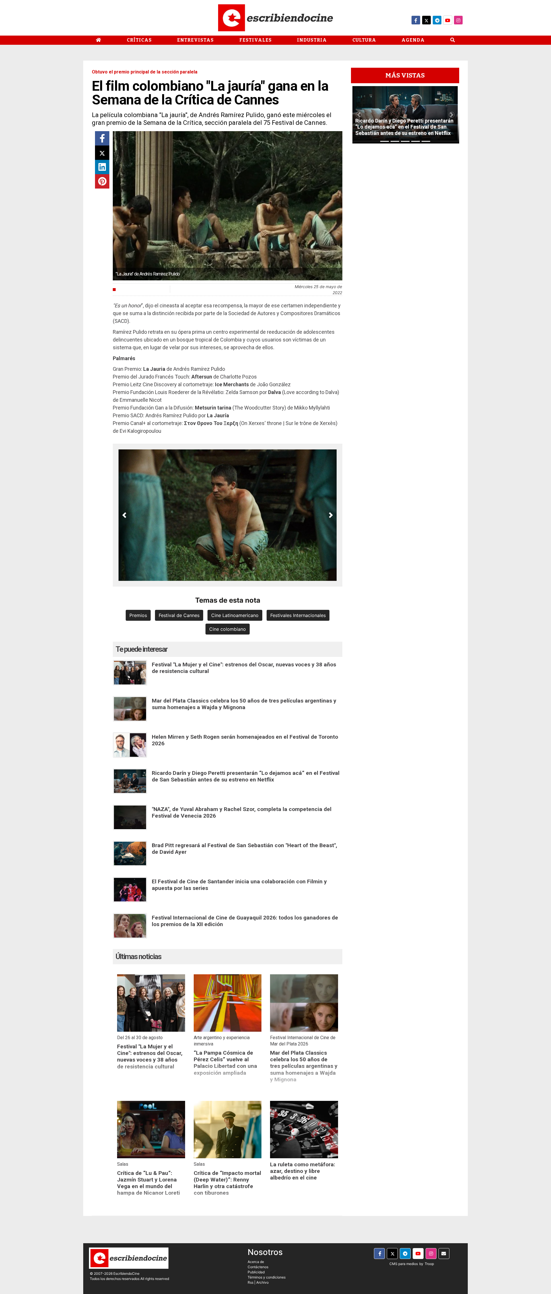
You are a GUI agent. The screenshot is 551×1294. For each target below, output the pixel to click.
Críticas (139, 40)
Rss (250, 1282)
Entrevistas (195, 40)
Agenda (413, 40)
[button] (124, 515)
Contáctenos (258, 1267)
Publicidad (256, 1272)
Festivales (255, 40)
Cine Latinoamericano (235, 615)
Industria (312, 40)
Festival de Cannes (179, 615)
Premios (138, 615)
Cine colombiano (227, 629)
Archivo (262, 1282)
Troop (429, 1264)
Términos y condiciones (267, 1277)
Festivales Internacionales (298, 615)
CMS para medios (403, 1264)
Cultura (364, 40)
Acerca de (256, 1262)
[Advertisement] (405, 234)
